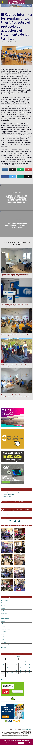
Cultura (2, 603)
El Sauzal (2, 605)
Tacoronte (3, 650)
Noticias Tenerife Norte (8, 494)
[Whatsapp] (20, 176)
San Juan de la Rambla (5, 644)
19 (11, 670)
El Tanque (3, 608)
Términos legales (7, 496)
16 (29, 667)
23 (29, 670)
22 (25, 670)
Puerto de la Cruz (4, 642)
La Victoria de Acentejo (5, 629)
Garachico (3, 610)
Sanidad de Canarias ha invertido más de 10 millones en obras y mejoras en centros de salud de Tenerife (15, 275)
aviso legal (27, 742)
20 (16, 670)
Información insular (5, 10)
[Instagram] (18, 521)
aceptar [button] (21, 742)
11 (7, 667)
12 (11, 667)
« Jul (2, 679)
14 (20, 667)
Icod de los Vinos (4, 613)
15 (25, 667)
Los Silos (2, 634)
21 (20, 670)
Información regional (5, 618)
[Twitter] (12, 176)
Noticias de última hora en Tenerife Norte (12, 493)
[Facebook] (5, 176)
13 (16, 667)
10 (3, 667)
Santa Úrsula (3, 647)
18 (7, 670)
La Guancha (3, 621)
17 (3, 670)
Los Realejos (3, 631)
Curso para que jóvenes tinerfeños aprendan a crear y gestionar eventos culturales (15, 335)
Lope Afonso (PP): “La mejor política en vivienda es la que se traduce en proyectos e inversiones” (14, 305)
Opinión (2, 639)
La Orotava (3, 626)
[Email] (28, 176)
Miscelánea (3, 637)
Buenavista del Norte (5, 600)
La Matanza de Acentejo (5, 624)
